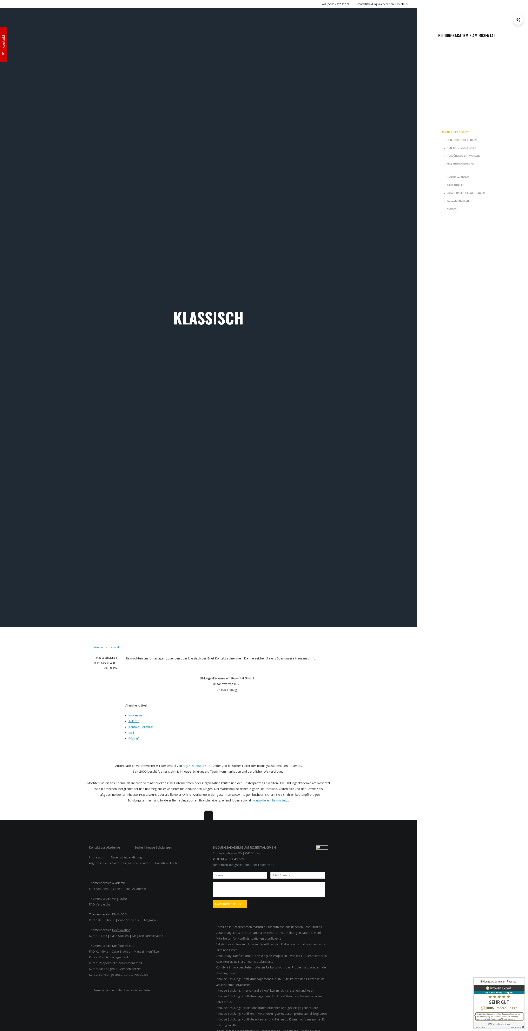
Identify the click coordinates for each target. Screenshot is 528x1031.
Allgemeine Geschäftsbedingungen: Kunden (119, 863)
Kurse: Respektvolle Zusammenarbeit (115, 963)
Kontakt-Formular (140, 727)
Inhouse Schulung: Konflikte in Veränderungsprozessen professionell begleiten (271, 1013)
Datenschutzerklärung (126, 857)
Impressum (136, 715)
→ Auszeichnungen (455, 200)
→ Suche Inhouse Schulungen (151, 847)
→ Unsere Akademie (455, 177)
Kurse (93, 936)
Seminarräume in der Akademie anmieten (123, 990)
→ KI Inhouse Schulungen (459, 140)
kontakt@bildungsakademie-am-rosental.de (383, 4)
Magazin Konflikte (146, 951)
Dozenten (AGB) (165, 863)
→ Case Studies (452, 185)
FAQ (104, 936)
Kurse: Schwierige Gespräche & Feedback (118, 974)
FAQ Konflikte (98, 951)
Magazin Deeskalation (147, 936)
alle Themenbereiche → (459, 163)
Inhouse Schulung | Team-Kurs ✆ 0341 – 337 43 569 (105, 662)
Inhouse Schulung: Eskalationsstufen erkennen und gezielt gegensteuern (267, 1008)
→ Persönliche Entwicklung (461, 155)
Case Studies (119, 936)
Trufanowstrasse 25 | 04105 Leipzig (239, 853)
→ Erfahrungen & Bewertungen (463, 193)
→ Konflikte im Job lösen (458, 148)
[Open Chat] (518, 20)
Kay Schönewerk (194, 765)
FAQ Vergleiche (100, 904)
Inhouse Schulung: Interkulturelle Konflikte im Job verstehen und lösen (265, 990)
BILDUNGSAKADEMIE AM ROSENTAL (466, 35)
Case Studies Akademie (129, 889)
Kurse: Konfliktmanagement (108, 957)
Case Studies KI (129, 920)
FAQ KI (110, 920)
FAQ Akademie (99, 889)
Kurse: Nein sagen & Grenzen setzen (115, 969)
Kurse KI (95, 920)
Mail (131, 732)
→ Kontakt (449, 208)
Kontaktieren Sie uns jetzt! (271, 800)
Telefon (133, 721)
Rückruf (133, 738)
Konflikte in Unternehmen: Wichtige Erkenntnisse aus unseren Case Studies (269, 927)
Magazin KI (152, 920)
